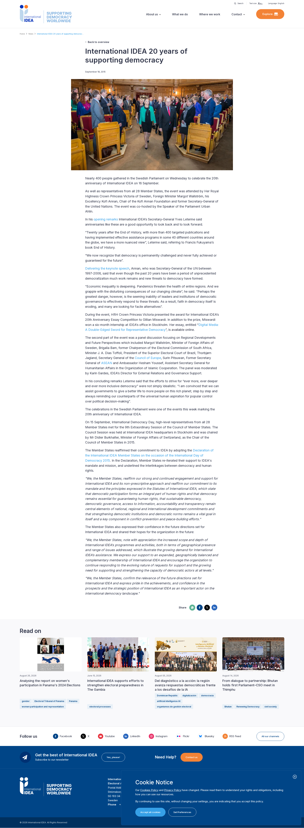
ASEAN (106, 363)
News (30, 34)
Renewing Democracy (247, 706)
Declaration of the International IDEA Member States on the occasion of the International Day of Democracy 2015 (149, 455)
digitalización (189, 695)
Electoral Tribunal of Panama (49, 701)
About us (152, 14)
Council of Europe (148, 358)
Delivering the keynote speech (107, 268)
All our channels (270, 736)
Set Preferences (182, 812)
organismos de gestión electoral (174, 706)
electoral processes (100, 706)
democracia (207, 695)
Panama (73, 701)
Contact (237, 14)
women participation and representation (43, 706)
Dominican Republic (167, 695)
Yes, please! (113, 757)
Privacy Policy (172, 790)
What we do (180, 14)
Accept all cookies (150, 812)
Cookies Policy (149, 790)
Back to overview (98, 41)
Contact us (192, 757)
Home (22, 34)
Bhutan (228, 706)
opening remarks (106, 219)
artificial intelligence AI (168, 701)
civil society (270, 706)
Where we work (209, 14)
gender (26, 701)
